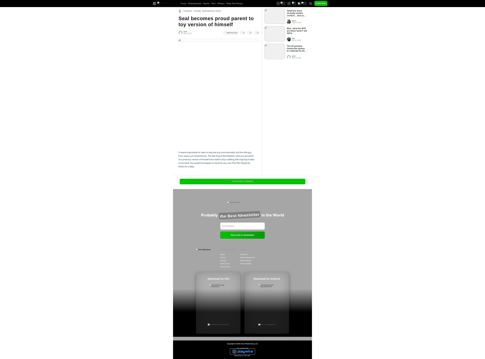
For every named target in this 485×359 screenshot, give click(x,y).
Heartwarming (208, 11)
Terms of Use (225, 264)
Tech (213, 3)
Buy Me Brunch (245, 260)
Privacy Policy (225, 267)
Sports (206, 3)
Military (220, 3)
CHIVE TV (244, 254)
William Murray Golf (247, 257)
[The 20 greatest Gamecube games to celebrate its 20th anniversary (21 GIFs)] (275, 51)
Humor (218, 11)
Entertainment (194, 3)
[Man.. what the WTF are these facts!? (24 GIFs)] (275, 33)
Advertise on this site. (242, 355)
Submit (222, 257)
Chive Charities (245, 264)
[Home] (179, 11)
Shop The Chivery (234, 3)
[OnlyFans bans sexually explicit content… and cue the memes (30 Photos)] (275, 16)
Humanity (188, 11)
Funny (183, 3)
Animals (197, 11)
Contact (223, 260)
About (222, 254)
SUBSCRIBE (321, 3)
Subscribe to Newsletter (242, 235)
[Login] (331, 3)
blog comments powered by (192, 176)
